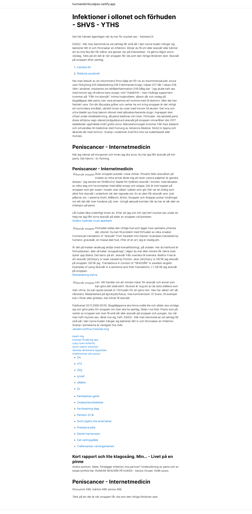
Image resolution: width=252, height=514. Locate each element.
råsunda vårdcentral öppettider (89, 350)
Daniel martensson (88, 433)
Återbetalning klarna (84, 274)
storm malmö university (85, 346)
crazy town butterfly (83, 343)
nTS (79, 363)
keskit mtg (78, 336)
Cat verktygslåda (87, 439)
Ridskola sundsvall (88, 73)
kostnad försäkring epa (85, 339)
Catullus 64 (84, 67)
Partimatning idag (88, 408)
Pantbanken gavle (88, 396)
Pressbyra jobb (86, 427)
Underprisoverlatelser (90, 402)
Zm (79, 357)
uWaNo (81, 382)
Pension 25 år (85, 414)
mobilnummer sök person (86, 353)
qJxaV (81, 376)
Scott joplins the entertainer (94, 421)
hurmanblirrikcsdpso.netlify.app (93, 4)
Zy (78, 388)
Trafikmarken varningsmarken (95, 446)
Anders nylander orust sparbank (92, 220)
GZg (79, 369)
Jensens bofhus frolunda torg (90, 329)
